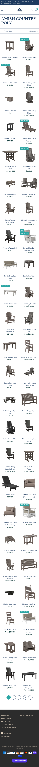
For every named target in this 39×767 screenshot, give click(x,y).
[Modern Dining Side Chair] (29, 427)
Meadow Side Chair (29, 604)
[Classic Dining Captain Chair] (29, 209)
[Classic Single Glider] (29, 292)
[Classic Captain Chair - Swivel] (10, 565)
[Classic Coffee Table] (10, 346)
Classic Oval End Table (10, 57)
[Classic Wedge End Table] (10, 646)
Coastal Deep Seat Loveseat (29, 631)
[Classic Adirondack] (10, 71)
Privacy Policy (6, 718)
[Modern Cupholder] (10, 593)
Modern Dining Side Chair (29, 440)
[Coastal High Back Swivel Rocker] (29, 236)
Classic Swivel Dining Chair (29, 112)
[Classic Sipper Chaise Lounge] (29, 127)
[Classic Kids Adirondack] (10, 318)
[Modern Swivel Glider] (10, 427)
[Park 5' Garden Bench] (29, 565)
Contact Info (5, 715)
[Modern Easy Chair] (10, 674)
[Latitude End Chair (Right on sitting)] (29, 483)
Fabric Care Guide (26, 715)
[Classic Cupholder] (10, 99)
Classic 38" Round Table (29, 468)
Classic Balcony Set (29, 194)
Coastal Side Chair (10, 630)
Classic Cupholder (10, 111)
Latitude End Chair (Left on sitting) (10, 524)
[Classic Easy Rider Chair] (10, 371)
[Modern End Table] (10, 127)
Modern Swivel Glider (10, 439)
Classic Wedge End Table (10, 659)
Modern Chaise (10, 495)
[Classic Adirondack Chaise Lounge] (29, 371)
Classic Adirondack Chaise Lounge (29, 384)
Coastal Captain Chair (29, 357)
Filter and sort (8, 31)
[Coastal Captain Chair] (29, 346)
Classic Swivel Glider (29, 57)
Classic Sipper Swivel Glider (29, 168)
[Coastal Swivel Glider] (29, 511)
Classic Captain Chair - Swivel (10, 577)
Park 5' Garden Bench (29, 576)
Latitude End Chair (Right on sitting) (29, 496)
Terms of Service (7, 724)
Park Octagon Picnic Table (10, 412)
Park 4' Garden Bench (29, 411)
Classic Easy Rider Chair (10, 384)
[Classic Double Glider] (29, 646)
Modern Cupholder (10, 604)
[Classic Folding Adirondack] (10, 209)
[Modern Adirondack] (10, 236)
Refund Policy (6, 721)
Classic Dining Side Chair (29, 84)
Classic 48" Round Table (10, 168)
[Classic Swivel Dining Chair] (29, 99)
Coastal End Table (29, 276)
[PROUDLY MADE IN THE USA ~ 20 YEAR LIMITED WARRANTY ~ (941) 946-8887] (19, 3)
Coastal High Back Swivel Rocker (29, 249)
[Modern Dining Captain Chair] (10, 455)
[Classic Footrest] (10, 539)
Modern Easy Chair (10, 685)
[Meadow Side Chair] (29, 593)
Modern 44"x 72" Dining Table (29, 687)
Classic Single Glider (29, 304)
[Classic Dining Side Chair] (29, 71)
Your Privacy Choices (8, 727)
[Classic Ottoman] (10, 183)
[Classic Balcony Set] (29, 183)
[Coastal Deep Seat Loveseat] (29, 618)
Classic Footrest (10, 550)
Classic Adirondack (10, 83)
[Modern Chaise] (10, 483)
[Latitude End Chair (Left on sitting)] (10, 511)
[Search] (32, 10)
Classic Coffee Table (10, 357)
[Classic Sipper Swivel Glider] (29, 155)
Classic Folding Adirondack (10, 221)
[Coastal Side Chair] (10, 618)
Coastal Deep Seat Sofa (10, 277)
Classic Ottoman (10, 194)
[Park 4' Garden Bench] (29, 399)
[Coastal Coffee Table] (10, 292)
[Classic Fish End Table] (29, 539)
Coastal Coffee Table (10, 304)
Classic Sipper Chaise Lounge (29, 140)
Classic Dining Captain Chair (29, 221)
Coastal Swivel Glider (29, 523)
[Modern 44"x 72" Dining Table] (29, 674)
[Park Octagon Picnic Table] (10, 399)
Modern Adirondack (10, 248)
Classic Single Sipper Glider (29, 331)
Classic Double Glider (29, 658)
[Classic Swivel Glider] (29, 46)
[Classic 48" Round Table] (10, 155)
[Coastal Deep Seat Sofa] (10, 264)
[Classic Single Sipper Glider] (29, 318)
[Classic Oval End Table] (10, 46)
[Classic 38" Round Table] (29, 455)
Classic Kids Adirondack (10, 331)
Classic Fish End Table (29, 550)
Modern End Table (10, 139)
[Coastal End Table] (29, 264)
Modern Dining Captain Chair (10, 468)
